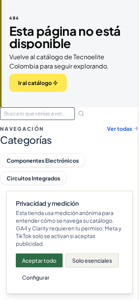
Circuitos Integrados (33, 178)
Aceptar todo (39, 260)
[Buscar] (81, 113)
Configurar (35, 277)
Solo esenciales (92, 260)
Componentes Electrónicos (43, 160)
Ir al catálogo (35, 82)
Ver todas (119, 128)
